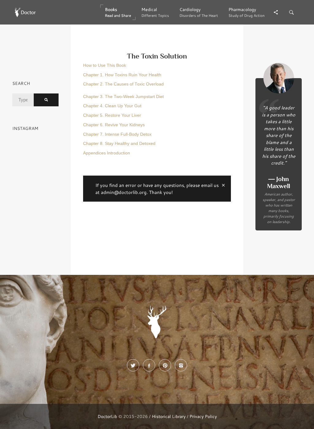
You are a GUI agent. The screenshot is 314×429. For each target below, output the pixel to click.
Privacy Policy (203, 416)
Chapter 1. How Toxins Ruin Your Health (122, 75)
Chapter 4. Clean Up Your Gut (112, 106)
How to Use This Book (104, 65)
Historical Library (169, 416)
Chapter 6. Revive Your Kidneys (114, 125)
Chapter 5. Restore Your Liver (112, 115)
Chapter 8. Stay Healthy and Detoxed (119, 143)
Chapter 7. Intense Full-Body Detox (117, 134)
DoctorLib (107, 416)
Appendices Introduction (106, 153)
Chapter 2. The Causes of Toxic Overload (123, 84)
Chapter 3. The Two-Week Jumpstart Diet (123, 96)
